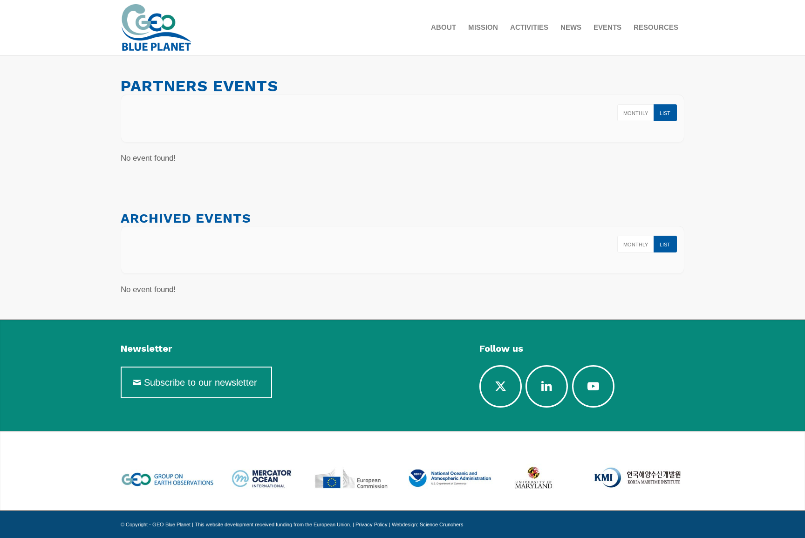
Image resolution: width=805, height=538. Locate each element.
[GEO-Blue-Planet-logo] (179, 27)
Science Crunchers (442, 524)
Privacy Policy (371, 524)
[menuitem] (443, 27)
